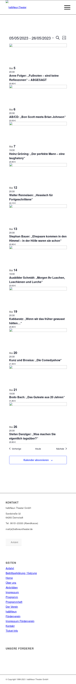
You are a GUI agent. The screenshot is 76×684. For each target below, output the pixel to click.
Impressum (12, 592)
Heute (38, 448)
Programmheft (14, 602)
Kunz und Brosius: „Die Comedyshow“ (35, 360)
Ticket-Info (12, 630)
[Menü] (65, 7)
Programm (12, 597)
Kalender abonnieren (36, 460)
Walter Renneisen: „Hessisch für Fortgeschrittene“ (31, 197)
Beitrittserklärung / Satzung (21, 573)
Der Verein (12, 606)
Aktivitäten (12, 587)
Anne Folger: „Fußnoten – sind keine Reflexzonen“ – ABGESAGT (34, 77)
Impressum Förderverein (20, 621)
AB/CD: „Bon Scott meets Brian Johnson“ (37, 117)
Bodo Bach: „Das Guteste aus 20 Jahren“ (37, 397)
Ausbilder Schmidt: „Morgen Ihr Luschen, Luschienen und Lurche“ (37, 279)
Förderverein (13, 616)
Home (9, 578)
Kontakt (10, 626)
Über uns (11, 582)
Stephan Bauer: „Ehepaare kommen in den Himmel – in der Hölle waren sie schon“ (38, 238)
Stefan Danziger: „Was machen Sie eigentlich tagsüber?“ (32, 436)
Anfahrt (10, 568)
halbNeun (11, 611)
